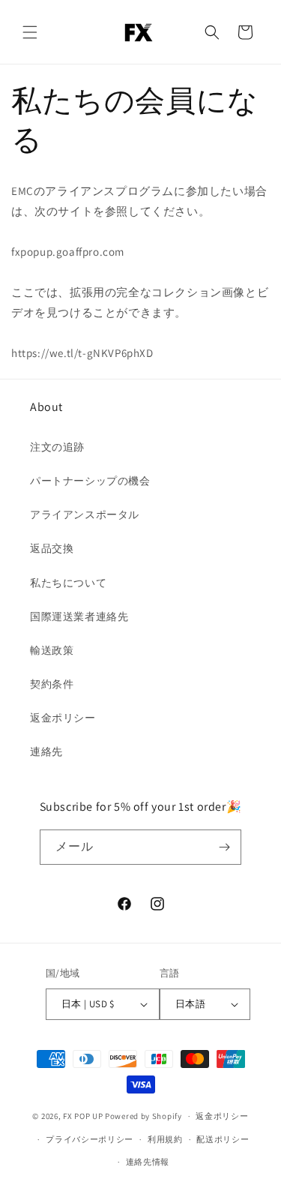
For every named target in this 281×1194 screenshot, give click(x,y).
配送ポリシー (222, 1139)
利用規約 (165, 1139)
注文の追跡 (57, 447)
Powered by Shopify (143, 1116)
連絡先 (46, 751)
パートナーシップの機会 (90, 481)
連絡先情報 (148, 1161)
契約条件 (51, 684)
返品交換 (51, 548)
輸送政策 (51, 650)
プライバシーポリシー (89, 1139)
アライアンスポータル (84, 514)
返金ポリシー (63, 717)
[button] (29, 32)
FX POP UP (83, 1116)
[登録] (224, 847)
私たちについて (68, 583)
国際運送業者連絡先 (79, 616)
